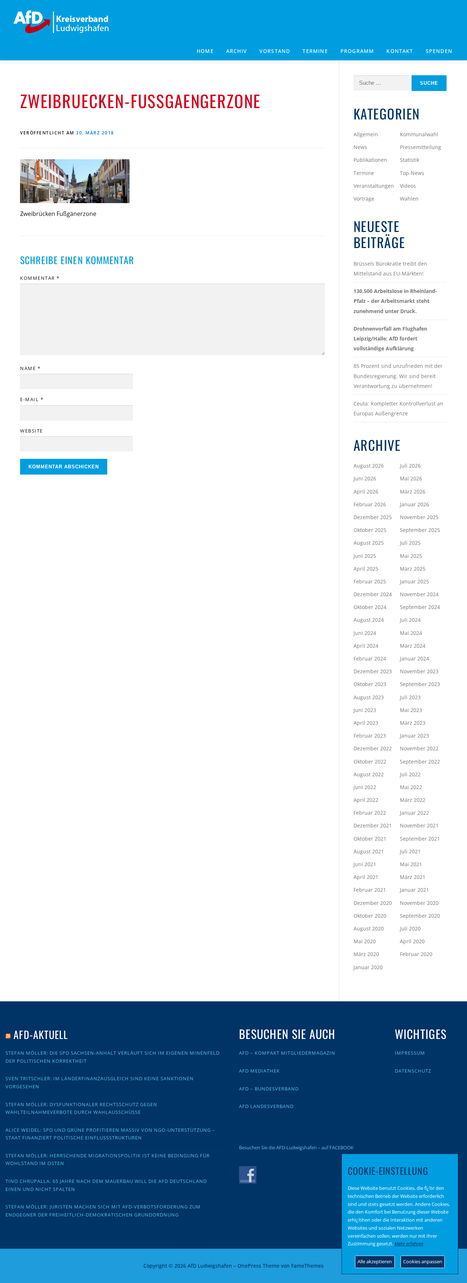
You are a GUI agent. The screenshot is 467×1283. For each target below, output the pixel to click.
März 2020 (366, 954)
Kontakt (399, 50)
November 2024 (419, 594)
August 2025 (369, 542)
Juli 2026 (410, 465)
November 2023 (419, 671)
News (360, 147)
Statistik (409, 159)
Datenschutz (413, 1070)
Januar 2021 (414, 889)
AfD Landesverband (266, 1106)
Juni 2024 (365, 632)
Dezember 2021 (373, 825)
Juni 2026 (365, 478)
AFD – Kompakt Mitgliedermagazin (287, 1053)
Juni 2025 (365, 555)
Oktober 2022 (370, 761)
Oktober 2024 (370, 607)
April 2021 (366, 876)
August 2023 (369, 697)
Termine (315, 50)
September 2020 (420, 915)
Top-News (412, 173)
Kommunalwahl (419, 134)
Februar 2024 (370, 658)
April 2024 (366, 645)
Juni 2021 (365, 864)
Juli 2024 (410, 619)
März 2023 (412, 722)
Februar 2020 (416, 954)
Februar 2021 (370, 889)
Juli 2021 (410, 851)
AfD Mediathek (259, 1070)
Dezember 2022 (373, 748)
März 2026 (412, 491)
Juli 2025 (410, 542)
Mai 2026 (411, 478)
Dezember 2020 (373, 902)
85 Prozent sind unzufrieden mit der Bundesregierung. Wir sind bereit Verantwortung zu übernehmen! (398, 375)
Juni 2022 (365, 787)
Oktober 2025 (370, 529)
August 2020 (369, 928)
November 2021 (419, 825)
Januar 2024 (414, 658)
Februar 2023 (370, 735)
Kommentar (40, 278)
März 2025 (412, 568)
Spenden (439, 50)
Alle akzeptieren (375, 1261)
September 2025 (420, 529)
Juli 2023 (410, 697)
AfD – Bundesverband (269, 1088)
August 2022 (369, 774)
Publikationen (370, 159)
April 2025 (366, 568)
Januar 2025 (414, 581)
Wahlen (409, 198)
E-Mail (31, 399)
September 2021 (420, 838)
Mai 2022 (411, 787)
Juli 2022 (410, 774)
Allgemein (366, 134)
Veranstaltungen (374, 185)
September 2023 (420, 684)
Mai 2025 (411, 555)
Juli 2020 (410, 928)
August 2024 (369, 619)
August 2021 (369, 851)
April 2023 (366, 722)
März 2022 (412, 799)
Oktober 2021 (370, 838)
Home (205, 50)
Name (30, 368)
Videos (408, 185)
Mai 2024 (411, 632)
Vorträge (364, 198)
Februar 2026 (370, 504)
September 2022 (420, 761)
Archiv (236, 50)
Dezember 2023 (373, 671)
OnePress (249, 1265)
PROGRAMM (357, 50)
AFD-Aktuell (40, 1034)
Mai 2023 (411, 710)
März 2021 (412, 876)
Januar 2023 (414, 735)
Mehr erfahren (408, 1243)
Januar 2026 (414, 504)
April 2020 (412, 941)
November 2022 (419, 748)
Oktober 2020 (370, 915)
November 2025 (419, 517)
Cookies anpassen (422, 1261)
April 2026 (366, 491)
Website (31, 430)
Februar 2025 (370, 581)
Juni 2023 (365, 710)
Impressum (410, 1053)
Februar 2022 (370, 812)
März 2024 (412, 645)
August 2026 (369, 465)
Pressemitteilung (420, 147)
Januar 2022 (414, 812)
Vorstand (274, 50)
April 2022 (366, 799)
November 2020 (419, 902)
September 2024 (420, 607)
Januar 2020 (368, 967)
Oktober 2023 (370, 684)
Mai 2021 (411, 864)
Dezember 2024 (373, 594)
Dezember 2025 (373, 517)
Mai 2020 (365, 941)
